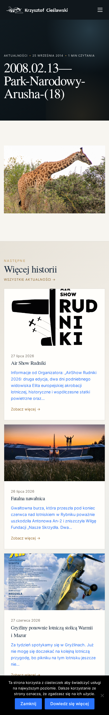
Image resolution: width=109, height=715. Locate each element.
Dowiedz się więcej (69, 703)
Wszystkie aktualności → (30, 280)
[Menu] (100, 9)
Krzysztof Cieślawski (37, 9)
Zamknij (28, 703)
